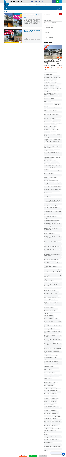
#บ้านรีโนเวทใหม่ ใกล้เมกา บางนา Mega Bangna (51, 406)
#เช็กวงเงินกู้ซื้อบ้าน (57, 416)
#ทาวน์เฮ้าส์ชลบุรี (46, 80)
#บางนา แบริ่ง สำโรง (55, 162)
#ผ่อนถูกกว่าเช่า (46, 395)
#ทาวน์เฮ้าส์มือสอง (52, 83)
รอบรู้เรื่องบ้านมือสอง (48, 20)
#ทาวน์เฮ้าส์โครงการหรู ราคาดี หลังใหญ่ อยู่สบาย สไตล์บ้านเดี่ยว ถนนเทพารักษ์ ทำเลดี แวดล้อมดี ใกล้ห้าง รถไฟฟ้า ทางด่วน (52, 244)
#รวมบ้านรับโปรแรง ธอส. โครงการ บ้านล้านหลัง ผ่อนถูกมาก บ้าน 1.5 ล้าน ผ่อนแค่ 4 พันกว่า (52, 231)
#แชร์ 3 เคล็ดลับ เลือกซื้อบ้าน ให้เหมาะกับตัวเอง (51, 180)
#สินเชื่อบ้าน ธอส (46, 401)
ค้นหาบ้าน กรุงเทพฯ (47, 35)
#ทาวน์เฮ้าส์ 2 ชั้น (46, 205)
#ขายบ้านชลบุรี (54, 79)
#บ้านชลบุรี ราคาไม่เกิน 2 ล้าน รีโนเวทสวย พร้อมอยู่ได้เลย (52, 348)
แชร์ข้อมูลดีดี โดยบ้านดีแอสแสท (50, 22)
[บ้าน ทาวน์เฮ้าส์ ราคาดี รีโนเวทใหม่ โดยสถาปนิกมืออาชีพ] (13, 36)
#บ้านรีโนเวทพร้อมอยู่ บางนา (48, 416)
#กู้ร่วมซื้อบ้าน (53, 88)
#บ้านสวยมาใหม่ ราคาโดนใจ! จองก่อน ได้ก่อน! (50, 300)
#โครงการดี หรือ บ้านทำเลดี (48, 442)
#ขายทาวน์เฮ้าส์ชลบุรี (47, 79)
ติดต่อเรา (59, 4)
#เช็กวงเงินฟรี (58, 428)
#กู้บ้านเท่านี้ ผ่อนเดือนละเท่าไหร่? (49, 385)
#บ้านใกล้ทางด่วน (53, 399)
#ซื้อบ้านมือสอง (54, 82)
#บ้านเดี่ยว (45, 126)
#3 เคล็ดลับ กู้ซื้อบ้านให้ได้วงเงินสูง (49, 157)
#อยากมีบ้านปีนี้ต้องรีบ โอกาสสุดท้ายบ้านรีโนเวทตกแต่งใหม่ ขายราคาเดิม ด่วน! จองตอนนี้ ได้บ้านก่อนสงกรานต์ (52, 199)
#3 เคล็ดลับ (58, 157)
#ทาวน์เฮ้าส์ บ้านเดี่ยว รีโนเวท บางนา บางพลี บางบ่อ (51, 191)
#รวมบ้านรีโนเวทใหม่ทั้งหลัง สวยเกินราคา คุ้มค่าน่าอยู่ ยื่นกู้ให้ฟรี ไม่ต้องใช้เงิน (52, 153)
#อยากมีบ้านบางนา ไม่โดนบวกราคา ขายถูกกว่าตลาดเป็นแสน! (52, 422)
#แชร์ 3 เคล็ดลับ (57, 182)
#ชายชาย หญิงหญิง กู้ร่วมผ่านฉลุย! (49, 299)
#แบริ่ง (50, 163)
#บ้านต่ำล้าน (46, 123)
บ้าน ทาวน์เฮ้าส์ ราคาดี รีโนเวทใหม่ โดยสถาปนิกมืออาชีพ (32, 31)
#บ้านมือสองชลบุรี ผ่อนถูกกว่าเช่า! (49, 372)
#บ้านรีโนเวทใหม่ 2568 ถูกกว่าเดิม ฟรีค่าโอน (50, 390)
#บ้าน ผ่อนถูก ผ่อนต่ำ (53, 85)
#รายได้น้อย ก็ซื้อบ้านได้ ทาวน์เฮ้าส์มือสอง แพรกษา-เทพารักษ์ (51, 362)
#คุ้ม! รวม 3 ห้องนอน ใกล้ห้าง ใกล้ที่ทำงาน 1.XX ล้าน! (51, 320)
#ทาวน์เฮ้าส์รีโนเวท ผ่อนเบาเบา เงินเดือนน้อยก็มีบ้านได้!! (52, 271)
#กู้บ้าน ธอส (46, 118)
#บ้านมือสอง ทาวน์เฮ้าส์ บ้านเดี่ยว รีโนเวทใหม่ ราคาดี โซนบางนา (52, 408)
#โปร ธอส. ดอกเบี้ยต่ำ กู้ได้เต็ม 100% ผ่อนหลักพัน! (51, 367)
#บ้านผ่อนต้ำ (59, 88)
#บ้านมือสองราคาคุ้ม (47, 413)
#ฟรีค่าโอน (45, 177)
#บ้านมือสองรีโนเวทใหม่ (47, 120)
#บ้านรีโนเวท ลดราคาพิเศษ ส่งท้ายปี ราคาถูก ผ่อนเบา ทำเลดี (52, 248)
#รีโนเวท (54, 110)
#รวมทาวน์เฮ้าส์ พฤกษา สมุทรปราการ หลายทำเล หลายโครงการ (52, 214)
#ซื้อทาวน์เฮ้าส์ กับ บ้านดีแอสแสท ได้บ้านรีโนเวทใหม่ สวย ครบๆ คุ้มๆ (52, 140)
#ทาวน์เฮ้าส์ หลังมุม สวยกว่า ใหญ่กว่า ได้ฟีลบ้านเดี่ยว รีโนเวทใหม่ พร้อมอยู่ (52, 344)
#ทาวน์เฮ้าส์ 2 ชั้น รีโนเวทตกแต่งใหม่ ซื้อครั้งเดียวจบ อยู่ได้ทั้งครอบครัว (52, 204)
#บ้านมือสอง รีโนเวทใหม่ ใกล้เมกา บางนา (50, 357)
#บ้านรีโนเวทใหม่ (53, 410)
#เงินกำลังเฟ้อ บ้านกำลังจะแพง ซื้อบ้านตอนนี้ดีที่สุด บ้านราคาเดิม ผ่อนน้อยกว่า (52, 229)
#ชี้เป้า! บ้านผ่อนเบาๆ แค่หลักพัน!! (49, 316)
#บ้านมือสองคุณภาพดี (47, 418)
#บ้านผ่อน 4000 (53, 395)
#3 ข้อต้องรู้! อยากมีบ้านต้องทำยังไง (49, 290)
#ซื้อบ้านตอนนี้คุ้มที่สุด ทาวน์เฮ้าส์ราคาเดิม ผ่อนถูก (51, 114)
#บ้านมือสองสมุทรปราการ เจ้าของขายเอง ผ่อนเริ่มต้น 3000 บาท (51, 352)
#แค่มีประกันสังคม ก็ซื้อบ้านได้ (48, 366)
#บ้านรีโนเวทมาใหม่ (47, 162)
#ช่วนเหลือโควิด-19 (55, 129)
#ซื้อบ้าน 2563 (59, 123)
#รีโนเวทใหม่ (52, 98)
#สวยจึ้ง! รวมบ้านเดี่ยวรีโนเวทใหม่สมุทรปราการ (51, 296)
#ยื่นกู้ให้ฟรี (45, 110)
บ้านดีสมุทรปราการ (22, 4)
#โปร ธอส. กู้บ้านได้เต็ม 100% (48, 404)
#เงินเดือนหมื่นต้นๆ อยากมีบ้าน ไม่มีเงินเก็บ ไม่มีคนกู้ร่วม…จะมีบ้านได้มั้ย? (52, 380)
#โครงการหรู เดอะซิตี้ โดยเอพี (48, 173)
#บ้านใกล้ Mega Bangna (57, 419)
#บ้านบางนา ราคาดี (55, 411)
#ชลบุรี (45, 101)
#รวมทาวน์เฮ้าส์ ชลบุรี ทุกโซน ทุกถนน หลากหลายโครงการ (52, 288)
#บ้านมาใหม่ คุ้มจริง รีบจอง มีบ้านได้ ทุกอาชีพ (50, 318)
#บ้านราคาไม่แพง (53, 401)
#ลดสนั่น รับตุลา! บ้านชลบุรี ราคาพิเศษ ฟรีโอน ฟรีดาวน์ (52, 297)
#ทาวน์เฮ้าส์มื (46, 324)
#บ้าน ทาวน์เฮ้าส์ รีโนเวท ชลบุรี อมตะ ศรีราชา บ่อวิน (51, 220)
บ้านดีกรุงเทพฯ (37, 4)
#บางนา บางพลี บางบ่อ (47, 192)
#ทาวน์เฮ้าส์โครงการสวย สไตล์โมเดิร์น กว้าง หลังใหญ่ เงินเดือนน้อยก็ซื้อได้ (52, 137)
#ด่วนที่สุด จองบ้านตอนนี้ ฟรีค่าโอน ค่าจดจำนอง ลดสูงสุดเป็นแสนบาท (52, 175)
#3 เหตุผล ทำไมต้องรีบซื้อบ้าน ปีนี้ (56, 186)
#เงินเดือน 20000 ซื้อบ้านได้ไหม (49, 428)
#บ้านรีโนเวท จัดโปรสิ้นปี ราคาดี (48, 150)
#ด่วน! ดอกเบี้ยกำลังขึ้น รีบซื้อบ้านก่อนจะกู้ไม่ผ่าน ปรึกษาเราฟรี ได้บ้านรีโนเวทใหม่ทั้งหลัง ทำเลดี (52, 226)
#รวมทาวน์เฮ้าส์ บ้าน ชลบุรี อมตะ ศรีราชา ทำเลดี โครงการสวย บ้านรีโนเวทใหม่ (52, 239)
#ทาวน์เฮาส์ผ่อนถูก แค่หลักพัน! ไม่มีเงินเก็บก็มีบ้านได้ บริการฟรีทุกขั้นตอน (52, 279)
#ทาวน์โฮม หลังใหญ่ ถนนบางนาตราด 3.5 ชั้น (50, 355)
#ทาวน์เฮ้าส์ (46, 106)
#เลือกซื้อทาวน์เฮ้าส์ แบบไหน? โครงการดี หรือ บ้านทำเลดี (52, 246)
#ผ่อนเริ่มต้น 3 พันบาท (47, 354)
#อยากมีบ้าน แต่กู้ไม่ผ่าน (47, 378)
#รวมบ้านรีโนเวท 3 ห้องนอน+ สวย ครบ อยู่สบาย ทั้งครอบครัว (51, 184)
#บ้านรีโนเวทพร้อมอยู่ (53, 396)
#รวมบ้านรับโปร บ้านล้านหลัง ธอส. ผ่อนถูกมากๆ (51, 439)
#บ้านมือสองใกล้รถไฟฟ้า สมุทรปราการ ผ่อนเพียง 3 (51, 333)
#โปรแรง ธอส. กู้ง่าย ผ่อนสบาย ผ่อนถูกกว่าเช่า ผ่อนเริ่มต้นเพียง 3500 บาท (52, 340)
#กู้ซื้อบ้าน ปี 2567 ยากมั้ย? (48, 313)
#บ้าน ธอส (50, 101)
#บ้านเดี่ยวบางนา (46, 410)
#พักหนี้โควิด (53, 131)
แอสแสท (16, 1)
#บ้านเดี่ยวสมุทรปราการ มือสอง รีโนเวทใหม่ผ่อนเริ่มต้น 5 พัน (52, 346)
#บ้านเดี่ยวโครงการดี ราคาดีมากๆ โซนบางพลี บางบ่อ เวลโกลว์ (52, 444)
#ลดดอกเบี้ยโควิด (47, 131)
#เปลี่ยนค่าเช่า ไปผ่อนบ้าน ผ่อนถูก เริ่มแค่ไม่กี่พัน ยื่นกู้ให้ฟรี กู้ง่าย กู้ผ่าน (52, 108)
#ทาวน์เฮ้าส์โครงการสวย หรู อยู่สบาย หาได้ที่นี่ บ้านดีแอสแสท (52, 250)
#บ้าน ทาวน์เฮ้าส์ (46, 189)
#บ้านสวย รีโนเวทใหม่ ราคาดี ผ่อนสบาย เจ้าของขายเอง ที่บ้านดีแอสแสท (52, 135)
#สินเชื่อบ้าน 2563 (53, 124)
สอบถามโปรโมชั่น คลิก (55, 453)
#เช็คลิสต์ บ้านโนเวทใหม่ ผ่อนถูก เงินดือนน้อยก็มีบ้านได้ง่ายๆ (52, 449)
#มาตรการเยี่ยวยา (47, 128)
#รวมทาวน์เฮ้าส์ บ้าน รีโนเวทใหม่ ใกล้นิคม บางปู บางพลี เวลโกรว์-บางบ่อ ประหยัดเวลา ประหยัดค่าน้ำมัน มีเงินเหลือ (52, 201)
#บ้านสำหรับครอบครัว (47, 403)
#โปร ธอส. (49, 369)
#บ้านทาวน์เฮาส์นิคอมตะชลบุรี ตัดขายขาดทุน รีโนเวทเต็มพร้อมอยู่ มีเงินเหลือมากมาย (52, 375)
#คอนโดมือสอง (46, 88)
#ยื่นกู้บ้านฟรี (46, 430)
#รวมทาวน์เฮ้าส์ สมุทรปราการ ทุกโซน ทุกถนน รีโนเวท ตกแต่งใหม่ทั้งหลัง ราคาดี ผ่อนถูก (51, 94)
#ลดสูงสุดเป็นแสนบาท (53, 177)
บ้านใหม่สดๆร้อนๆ (48, 42)
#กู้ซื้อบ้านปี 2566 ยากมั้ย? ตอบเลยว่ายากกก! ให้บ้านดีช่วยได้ (52, 263)
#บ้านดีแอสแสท (46, 104)
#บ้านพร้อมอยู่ (46, 398)
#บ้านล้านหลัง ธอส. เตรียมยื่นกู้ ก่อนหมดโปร (50, 241)
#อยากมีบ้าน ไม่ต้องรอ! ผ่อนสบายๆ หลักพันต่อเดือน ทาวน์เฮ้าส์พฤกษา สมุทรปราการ (52, 359)
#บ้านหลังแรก (46, 169)
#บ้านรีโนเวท (46, 98)
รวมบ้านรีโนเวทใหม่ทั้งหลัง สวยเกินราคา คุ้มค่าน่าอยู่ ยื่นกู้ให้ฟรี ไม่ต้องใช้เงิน (32, 16)
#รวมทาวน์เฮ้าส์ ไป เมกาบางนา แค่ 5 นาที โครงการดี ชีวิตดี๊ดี (52, 257)
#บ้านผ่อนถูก (59, 83)
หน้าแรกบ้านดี (14, 4)
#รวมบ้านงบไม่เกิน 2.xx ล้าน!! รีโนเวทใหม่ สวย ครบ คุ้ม (52, 329)
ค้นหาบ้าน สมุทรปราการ (48, 37)
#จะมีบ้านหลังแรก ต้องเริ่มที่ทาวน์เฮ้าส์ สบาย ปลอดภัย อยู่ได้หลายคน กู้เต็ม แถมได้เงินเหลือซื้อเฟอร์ (52, 167)
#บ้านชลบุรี (45, 83)
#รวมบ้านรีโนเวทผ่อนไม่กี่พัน (48, 149)
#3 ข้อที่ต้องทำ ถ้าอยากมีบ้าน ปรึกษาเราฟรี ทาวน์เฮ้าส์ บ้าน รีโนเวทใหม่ (52, 145)
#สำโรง (54, 163)
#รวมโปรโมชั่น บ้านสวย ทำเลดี (48, 280)
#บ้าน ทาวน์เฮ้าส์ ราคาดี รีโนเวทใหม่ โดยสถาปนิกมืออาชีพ (52, 187)
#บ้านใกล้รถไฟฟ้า (46, 399)
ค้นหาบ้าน (44, 4)
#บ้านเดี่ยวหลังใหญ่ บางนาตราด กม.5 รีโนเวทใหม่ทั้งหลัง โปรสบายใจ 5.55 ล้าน (52, 195)
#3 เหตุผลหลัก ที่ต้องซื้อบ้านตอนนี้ (49, 233)
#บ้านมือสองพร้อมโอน (47, 415)
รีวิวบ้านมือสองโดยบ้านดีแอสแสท (50, 25)
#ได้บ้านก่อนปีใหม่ (56, 149)
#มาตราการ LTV (46, 124)
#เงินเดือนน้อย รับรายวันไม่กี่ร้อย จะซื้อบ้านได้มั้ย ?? (51, 207)
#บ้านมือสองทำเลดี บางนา (48, 419)
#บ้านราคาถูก (46, 396)
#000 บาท (46, 450)
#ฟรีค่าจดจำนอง (46, 179)
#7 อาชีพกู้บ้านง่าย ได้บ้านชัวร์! (48, 315)
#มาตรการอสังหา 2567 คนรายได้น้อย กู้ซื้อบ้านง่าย (51, 337)
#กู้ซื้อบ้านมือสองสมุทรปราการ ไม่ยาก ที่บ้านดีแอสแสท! (52, 371)
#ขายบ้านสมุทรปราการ (53, 72)
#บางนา (45, 163)
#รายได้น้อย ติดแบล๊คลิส (47, 90)
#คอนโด (51, 126)
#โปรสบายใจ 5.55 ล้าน (47, 196)
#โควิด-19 (53, 128)
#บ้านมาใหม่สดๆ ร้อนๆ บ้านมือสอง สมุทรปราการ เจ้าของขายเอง (52, 332)
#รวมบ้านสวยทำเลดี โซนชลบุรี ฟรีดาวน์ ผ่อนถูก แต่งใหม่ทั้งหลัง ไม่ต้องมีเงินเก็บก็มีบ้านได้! (52, 283)
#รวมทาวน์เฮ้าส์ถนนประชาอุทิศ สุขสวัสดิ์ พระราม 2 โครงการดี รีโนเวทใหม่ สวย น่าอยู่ (52, 274)
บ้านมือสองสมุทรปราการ (48, 27)
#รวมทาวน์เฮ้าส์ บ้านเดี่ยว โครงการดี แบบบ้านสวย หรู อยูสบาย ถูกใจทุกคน (52, 285)
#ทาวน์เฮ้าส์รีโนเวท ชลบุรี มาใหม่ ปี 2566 (50, 261)
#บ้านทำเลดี (54, 403)
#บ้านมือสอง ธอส (53, 393)
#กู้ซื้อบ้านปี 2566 (46, 265)
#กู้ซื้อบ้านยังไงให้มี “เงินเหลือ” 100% (49, 387)
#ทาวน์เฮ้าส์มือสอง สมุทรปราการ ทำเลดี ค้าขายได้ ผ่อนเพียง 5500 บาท (52, 116)
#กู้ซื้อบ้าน (57, 87)
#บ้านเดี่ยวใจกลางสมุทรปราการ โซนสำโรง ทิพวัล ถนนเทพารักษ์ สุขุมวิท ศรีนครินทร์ (52, 237)
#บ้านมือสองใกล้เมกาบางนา (48, 427)
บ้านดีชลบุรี (30, 4)
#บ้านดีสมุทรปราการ (57, 77)
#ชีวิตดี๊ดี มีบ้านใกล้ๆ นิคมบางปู (48, 307)
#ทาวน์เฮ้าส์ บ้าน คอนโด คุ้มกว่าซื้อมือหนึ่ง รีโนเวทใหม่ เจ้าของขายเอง (51, 142)
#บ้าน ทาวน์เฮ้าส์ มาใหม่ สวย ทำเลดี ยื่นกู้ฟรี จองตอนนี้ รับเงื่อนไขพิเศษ (52, 212)
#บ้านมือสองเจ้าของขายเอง (48, 103)
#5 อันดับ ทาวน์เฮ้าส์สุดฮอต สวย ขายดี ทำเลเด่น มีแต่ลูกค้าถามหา (52, 209)
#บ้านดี (58, 163)
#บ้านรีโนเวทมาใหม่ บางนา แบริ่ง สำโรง (49, 160)
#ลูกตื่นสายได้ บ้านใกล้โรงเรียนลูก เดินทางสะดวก (51, 376)
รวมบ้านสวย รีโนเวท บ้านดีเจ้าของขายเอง (52, 30)
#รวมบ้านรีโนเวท (46, 186)
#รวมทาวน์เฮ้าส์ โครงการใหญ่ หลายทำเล (50, 216)
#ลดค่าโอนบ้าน (56, 90)
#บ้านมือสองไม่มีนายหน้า (56, 120)
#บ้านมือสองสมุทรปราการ (48, 77)
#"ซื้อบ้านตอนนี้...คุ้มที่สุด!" (48, 382)
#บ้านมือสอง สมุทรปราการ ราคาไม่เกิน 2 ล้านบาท (51, 350)
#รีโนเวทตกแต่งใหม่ (54, 205)
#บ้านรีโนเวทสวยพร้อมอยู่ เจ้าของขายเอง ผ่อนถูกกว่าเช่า (52, 388)
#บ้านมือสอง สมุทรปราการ (54, 398)
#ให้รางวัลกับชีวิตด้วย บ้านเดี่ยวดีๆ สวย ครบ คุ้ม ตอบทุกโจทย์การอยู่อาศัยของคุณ (52, 147)
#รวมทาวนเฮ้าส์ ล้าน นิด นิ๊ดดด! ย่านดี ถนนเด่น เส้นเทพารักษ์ (51, 294)
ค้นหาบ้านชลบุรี (46, 32)
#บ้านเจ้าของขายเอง (53, 118)
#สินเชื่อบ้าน (52, 87)
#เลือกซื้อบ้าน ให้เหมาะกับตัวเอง (48, 182)
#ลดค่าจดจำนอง (46, 91)
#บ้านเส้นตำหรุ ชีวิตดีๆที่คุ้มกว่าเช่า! (49, 328)
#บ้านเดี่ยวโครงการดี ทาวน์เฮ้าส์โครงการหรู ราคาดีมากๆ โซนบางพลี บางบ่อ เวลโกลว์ (52, 255)
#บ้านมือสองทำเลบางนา (56, 415)
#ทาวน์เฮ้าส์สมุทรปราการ (47, 75)
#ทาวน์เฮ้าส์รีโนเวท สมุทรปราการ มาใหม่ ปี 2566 (51, 259)
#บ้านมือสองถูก (52, 123)
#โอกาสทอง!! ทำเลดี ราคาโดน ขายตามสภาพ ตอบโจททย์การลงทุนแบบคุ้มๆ (52, 303)
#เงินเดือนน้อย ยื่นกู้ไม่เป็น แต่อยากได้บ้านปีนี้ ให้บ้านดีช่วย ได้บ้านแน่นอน (52, 112)
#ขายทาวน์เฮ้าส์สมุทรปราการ (48, 74)
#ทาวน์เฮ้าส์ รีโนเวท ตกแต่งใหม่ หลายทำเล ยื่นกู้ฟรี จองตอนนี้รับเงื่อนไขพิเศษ (52, 96)
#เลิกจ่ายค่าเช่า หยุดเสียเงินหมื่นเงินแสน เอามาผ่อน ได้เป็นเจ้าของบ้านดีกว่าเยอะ (52, 155)
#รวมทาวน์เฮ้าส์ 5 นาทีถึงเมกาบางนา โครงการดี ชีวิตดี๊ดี (52, 446)
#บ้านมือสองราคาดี (53, 430)
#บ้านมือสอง (46, 72)
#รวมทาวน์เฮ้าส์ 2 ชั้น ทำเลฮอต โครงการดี (50, 221)
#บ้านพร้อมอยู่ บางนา (47, 411)
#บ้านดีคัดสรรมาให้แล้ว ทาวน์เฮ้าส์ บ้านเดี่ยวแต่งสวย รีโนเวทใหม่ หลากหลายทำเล (52, 224)
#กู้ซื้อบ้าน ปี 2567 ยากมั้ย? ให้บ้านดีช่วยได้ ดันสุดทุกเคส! (52, 312)
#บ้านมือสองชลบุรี (47, 82)
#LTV (52, 104)
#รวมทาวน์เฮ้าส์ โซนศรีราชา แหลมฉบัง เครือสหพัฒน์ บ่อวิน (52, 287)
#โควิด (55, 126)
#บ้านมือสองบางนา (57, 103)
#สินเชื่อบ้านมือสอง (57, 104)
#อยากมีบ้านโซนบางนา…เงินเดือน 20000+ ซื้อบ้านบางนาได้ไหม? (52, 432)
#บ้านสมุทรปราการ (56, 75)
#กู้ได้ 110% (55, 382)
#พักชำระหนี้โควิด (46, 132)
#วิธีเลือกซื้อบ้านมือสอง (56, 121)
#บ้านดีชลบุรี (53, 80)
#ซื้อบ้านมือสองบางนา (47, 121)
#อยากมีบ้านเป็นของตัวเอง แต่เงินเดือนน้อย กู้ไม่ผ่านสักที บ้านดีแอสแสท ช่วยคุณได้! (52, 364)
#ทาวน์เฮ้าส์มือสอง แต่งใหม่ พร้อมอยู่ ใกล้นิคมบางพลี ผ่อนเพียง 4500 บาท (52, 336)
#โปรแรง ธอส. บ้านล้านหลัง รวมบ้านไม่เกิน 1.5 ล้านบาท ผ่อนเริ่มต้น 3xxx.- (52, 322)
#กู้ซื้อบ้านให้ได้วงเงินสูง (47, 158)
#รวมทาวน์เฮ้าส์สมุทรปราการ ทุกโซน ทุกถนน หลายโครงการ (52, 99)
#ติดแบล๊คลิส (46, 87)
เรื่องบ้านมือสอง (52, 4)
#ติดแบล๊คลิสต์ (46, 393)
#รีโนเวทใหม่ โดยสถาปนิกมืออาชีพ (56, 189)
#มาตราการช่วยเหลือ (47, 129)
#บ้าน (50, 110)
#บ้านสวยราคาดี (55, 418)
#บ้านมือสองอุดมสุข (54, 425)
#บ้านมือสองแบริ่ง (47, 425)
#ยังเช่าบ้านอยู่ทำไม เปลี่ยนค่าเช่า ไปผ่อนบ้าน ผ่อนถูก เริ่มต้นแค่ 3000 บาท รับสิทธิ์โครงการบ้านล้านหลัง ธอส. (52, 270)
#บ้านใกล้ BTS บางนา (55, 413)
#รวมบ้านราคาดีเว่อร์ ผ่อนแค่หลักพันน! (49, 310)
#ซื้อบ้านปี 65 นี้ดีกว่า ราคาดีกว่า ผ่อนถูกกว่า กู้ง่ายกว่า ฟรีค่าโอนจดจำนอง (52, 252)
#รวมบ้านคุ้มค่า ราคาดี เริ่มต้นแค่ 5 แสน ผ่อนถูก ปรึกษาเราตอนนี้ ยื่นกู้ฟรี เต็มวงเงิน (52, 218)
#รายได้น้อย (46, 85)
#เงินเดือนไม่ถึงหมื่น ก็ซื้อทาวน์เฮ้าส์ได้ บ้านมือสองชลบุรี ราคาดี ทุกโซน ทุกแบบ (52, 267)
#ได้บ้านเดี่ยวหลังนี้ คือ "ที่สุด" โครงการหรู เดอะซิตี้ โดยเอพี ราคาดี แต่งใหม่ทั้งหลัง (52, 171)
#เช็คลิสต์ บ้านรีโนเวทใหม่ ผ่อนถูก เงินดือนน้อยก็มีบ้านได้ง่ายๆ (52, 326)
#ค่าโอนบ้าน (46, 434)
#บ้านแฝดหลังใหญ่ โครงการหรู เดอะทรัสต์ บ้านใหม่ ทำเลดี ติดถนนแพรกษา (52, 276)
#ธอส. (45, 369)
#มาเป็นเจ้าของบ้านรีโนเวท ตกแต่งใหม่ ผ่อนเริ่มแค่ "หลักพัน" (52, 165)
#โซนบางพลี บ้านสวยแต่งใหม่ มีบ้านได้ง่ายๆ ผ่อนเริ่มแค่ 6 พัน (52, 305)
